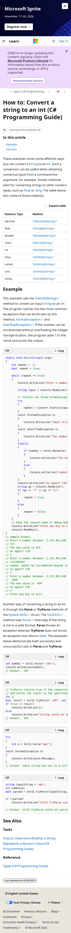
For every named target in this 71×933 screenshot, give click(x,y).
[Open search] (54, 41)
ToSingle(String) (43, 228)
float (27, 190)
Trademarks (10, 927)
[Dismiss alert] (65, 6)
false (42, 636)
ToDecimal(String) (44, 221)
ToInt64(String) (42, 257)
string (33, 164)
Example (11, 144)
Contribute (10, 917)
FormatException (28, 319)
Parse (27, 620)
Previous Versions (35, 911)
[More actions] (64, 92)
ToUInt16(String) (43, 264)
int (48, 164)
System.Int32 (18, 615)
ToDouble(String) (43, 235)
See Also (11, 149)
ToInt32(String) (42, 250)
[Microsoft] (35, 41)
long (38, 190)
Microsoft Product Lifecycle (28, 61)
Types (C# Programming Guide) (30, 91)
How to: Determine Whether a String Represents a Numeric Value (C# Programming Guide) (29, 843)
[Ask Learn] (58, 92)
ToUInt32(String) (43, 271)
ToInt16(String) (42, 243)
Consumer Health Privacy (19, 922)
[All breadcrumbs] (6, 92)
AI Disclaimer (11, 911)
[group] (35, 476)
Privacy (25, 917)
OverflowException (16, 325)
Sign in (63, 41)
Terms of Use (50, 922)
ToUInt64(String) (43, 278)
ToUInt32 (53, 615)
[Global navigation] (4, 41)
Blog (54, 911)
